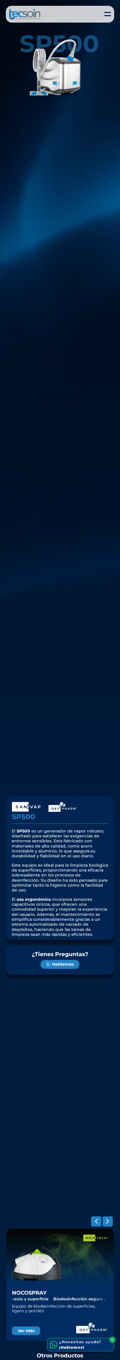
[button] (96, 1221)
